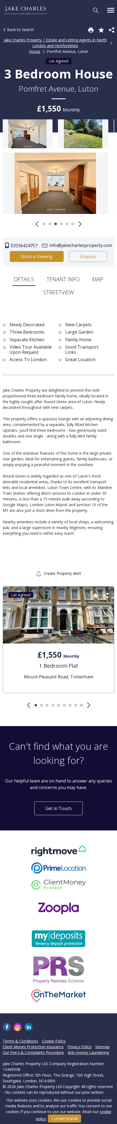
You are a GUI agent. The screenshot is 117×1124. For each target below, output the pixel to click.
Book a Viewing (37, 256)
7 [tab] (70, 705)
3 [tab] (55, 224)
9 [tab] (81, 705)
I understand (64, 1119)
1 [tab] (44, 224)
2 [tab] (50, 224)
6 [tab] (73, 224)
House (34, 51)
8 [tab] (76, 705)
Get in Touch (58, 808)
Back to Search (20, 29)
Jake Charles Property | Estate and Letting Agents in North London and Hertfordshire (55, 42)
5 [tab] (67, 224)
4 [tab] (61, 224)
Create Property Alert (62, 573)
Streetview (58, 292)
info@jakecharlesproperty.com (80, 245)
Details (24, 279)
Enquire (88, 256)
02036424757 (24, 246)
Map (97, 279)
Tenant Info (63, 279)
